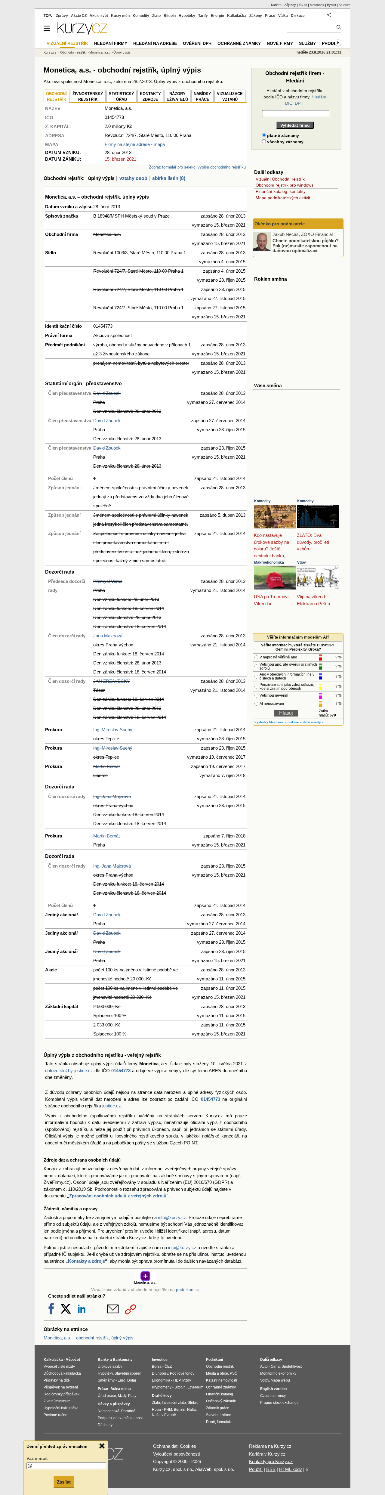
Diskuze (298, 16)
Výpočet (73, 1359)
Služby (307, 43)
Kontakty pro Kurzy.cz (271, 1461)
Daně (210, 1422)
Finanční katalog (219, 1394)
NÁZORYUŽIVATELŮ (177, 96)
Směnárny (106, 1380)
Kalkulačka (236, 16)
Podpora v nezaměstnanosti (120, 1418)
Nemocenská (108, 1411)
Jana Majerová (107, 635)
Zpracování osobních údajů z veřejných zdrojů (117, 1195)
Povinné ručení (56, 1415)
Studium (344, 5)
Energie (217, 16)
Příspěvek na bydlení (61, 1387)
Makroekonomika (269, 562)
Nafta (191, 1409)
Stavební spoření (128, 1373)
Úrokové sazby (110, 1366)
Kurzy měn (120, 16)
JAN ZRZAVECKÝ (111, 681)
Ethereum (195, 1387)
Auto (264, 1366)
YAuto (303, 5)
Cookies (188, 1446)
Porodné (128, 1411)
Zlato (156, 16)
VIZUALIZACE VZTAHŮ (230, 96)
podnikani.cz (188, 1289)
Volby (264, 1380)
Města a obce (217, 1373)
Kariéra (276, 5)
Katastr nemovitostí (221, 1380)
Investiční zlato (174, 1403)
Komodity (262, 501)
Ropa (156, 1409)
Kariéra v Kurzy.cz (267, 1453)
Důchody (105, 1425)
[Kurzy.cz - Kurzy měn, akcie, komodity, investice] (82, 33)
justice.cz (111, 1105)
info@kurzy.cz (172, 1217)
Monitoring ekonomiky (278, 1373)
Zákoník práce (217, 1408)
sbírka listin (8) (168, 178)
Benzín (179, 1409)
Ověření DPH (197, 43)
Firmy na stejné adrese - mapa (135, 144)
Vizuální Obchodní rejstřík (280, 179)
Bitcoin (170, 16)
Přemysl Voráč (107, 581)
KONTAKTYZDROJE (150, 96)
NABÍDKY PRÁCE (202, 96)
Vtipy (301, 562)
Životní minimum (57, 1401)
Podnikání (214, 1359)
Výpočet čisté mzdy (59, 1366)
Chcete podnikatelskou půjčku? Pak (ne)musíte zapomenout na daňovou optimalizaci (306, 245)
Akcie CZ (79, 16)
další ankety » (313, 722)
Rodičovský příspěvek (61, 1394)
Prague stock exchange (279, 1403)
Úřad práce (107, 1396)
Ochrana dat (165, 1446)
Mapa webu (280, 1380)
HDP (176, 1380)
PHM (168, 1409)
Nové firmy (280, 43)
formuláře (225, 1422)
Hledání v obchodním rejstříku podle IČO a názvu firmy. (294, 97)
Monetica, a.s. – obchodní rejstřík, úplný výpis (89, 1337)
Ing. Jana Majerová (112, 796)
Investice (160, 1359)
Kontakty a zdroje (86, 1261)
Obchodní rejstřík (73, 52)
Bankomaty (123, 1359)
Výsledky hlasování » (270, 722)
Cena (275, 1366)
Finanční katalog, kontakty (281, 191)
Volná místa (121, 1389)
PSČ (233, 1373)
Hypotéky (187, 16)
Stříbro (193, 1403)
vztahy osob (133, 178)
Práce (270, 16)
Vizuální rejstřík (67, 43)
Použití (256, 1469)
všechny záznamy (284, 141)
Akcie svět (99, 16)
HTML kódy (290, 1469)
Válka (283, 16)
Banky (103, 1359)
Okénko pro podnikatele (279, 223)
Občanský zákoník (221, 1401)
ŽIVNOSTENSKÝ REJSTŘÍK (87, 96)
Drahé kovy (162, 1396)
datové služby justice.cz (69, 1070)
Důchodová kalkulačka (62, 1373)
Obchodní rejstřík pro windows (284, 185)
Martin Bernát (106, 766)
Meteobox (317, 5)
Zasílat (64, 1481)
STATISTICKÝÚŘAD (121, 96)
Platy (132, 1396)
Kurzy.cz (50, 52)
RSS (271, 1469)
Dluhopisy (160, 1373)
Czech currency (273, 1396)
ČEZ (168, 1366)
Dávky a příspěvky (114, 1404)
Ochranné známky (239, 43)
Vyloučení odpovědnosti (176, 1453)
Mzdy (122, 1396)
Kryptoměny (161, 1387)
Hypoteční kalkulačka (61, 1408)
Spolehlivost (292, 1366)
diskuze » (295, 722)
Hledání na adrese (155, 43)
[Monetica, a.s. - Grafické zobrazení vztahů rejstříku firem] (145, 1283)
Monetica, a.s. (99, 52)
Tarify (203, 16)
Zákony (255, 16)
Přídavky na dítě (57, 1380)
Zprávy (62, 16)
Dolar (131, 1380)
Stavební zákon (218, 1415)
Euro (121, 1380)
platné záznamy (282, 135)
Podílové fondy (182, 1373)
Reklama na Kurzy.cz (270, 1446)
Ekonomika (161, 1380)
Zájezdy (290, 5)
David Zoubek (107, 393)
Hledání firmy (110, 43)
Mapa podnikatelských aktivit (283, 197)
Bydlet (331, 5)
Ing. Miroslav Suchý (112, 729)
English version (273, 1389)
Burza (157, 1366)
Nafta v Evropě (164, 1415)
